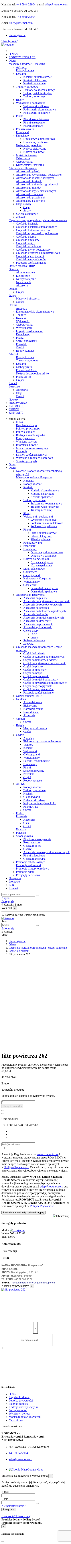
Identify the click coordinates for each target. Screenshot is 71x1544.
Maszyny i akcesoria (28, 298)
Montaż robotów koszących (32, 448)
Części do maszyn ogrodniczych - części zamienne (38, 220)
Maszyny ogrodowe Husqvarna (27, 63)
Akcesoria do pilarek (28, 171)
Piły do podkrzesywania (37, 839)
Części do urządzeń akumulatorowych (38, 252)
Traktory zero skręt (34, 96)
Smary (27, 210)
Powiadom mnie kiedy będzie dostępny (23, 1212)
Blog (11, 884)
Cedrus (13, 305)
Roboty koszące (25, 70)
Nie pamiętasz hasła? (13, 1505)
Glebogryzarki (24, 161)
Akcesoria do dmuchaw (29, 194)
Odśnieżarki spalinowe (44, 591)
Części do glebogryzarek (30, 256)
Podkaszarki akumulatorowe (39, 109)
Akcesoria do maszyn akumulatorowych (46, 852)
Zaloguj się (8, 1509)
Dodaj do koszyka (12, 1106)
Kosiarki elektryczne (35, 80)
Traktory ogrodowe (27, 86)
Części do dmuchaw (27, 239)
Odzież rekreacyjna (34, 858)
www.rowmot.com (47, 1154)
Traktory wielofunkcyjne (37, 93)
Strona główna (17, 35)
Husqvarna (15, 878)
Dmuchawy (22, 135)
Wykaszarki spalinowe (36, 106)
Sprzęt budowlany (26, 340)
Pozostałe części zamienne (31, 262)
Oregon (13, 288)
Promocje (21, 451)
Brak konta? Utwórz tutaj (16, 1516)
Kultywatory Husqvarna (30, 164)
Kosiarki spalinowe (34, 83)
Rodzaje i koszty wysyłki (30, 435)
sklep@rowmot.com (56, 4)
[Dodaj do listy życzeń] (2, 1110)
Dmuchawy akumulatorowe (39, 138)
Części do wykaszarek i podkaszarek (37, 233)
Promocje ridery (25, 871)
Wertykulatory (24, 327)
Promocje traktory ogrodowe (32, 868)
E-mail (5, 1491)
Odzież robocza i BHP (22, 265)
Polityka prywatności (28, 428)
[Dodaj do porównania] (2, 1113)
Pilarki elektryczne (34, 122)
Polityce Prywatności (16, 1167)
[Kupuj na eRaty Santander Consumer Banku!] (61, 1216)
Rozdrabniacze (31, 842)
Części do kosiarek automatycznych (36, 226)
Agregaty (21, 67)
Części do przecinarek (28, 246)
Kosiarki (21, 73)
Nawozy (14, 399)
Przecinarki (22, 132)
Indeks (5, 1233)
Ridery (20, 99)
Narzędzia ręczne (26, 278)
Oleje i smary (23, 204)
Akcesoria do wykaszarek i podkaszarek (39, 174)
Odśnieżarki (30, 584)
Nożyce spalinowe (34, 151)
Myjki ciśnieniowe (26, 155)
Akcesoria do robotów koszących (35, 177)
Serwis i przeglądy (26, 461)
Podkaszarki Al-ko (26, 370)
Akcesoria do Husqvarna (23, 168)
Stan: (4, 1236)
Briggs (12, 295)
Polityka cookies (25, 431)
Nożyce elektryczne (34, 148)
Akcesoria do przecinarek (30, 197)
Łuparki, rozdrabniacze (29, 331)
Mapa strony (16, 1420)
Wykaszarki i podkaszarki (31, 102)
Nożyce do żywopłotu (29, 145)
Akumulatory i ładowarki (30, 200)
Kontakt (13, 888)
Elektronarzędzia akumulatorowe (35, 311)
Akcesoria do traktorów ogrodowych (37, 184)
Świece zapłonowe (27, 213)
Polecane (21, 832)
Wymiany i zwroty (26, 441)
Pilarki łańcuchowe (34, 855)
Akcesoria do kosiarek (29, 181)
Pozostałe (21, 344)
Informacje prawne (27, 444)
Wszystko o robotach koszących (34, 457)
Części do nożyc (25, 243)
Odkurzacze (23, 158)
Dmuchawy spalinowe (36, 142)
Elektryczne (23, 275)
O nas (19, 422)
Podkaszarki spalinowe (36, 112)
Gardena (14, 269)
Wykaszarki (22, 321)
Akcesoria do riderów (28, 187)
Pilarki (19, 116)
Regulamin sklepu (26, 425)
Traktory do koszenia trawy (39, 89)
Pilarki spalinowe (33, 125)
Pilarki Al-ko (23, 376)
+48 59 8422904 (26, 4)
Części (20, 292)
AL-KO (13, 353)
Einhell (13, 383)
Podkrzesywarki (25, 129)
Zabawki (21, 217)
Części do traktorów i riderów (33, 230)
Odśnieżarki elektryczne (44, 588)
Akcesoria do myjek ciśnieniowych (36, 190)
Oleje (26, 207)
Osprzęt (27, 848)
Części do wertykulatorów (31, 259)
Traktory (21, 314)
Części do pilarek (26, 236)
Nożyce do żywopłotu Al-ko (32, 373)
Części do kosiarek (27, 223)
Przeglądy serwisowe (28, 875)
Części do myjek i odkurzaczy (33, 249)
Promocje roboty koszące (30, 862)
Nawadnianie (23, 282)
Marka (5, 1230)
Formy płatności (25, 438)
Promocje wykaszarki (28, 865)
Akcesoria (22, 285)
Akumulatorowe (25, 272)
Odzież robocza (32, 845)
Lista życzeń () (9, 41)
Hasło (4, 1498)
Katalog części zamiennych (31, 454)
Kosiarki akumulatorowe (37, 76)
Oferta (12, 467)
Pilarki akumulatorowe (36, 119)
